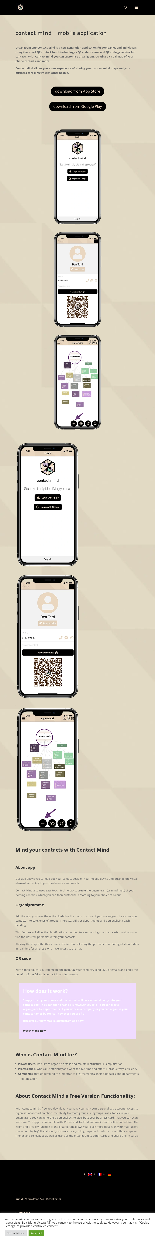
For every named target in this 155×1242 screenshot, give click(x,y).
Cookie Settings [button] (15, 1233)
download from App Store (77, 91)
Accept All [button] (36, 1233)
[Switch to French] (99, 1174)
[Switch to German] (109, 1174)
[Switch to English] (90, 1174)
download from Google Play (77, 106)
